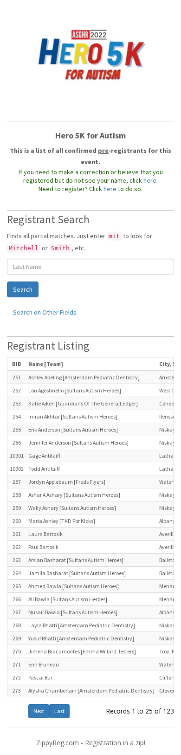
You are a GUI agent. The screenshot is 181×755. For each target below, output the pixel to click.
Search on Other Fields (45, 312)
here (149, 180)
